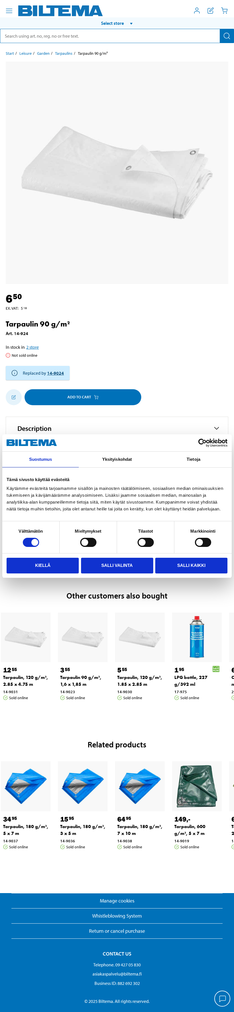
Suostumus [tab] (40, 459)
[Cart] (224, 10)
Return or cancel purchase (117, 931)
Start (10, 53)
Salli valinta (117, 565)
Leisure (25, 53)
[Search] (227, 36)
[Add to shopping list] (14, 397)
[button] (117, 23)
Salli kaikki (191, 565)
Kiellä (43, 565)
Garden (43, 53)
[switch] (88, 542)
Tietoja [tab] (193, 459)
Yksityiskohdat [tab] (117, 459)
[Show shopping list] (210, 10)
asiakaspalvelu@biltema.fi (117, 974)
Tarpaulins (63, 53)
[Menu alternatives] (9, 11)
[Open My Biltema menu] (197, 10)
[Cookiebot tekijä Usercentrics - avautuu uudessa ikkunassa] (202, 443)
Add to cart (79, 396)
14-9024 (55, 373)
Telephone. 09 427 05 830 (117, 965)
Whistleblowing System (117, 915)
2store (32, 347)
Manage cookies (117, 900)
